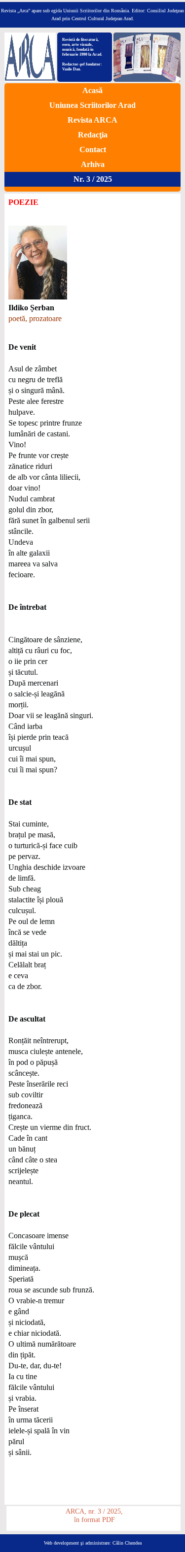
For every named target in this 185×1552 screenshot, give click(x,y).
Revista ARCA (92, 120)
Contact (92, 149)
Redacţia (93, 135)
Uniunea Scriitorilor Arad (92, 105)
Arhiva (93, 164)
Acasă (92, 90)
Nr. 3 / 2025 (93, 179)
